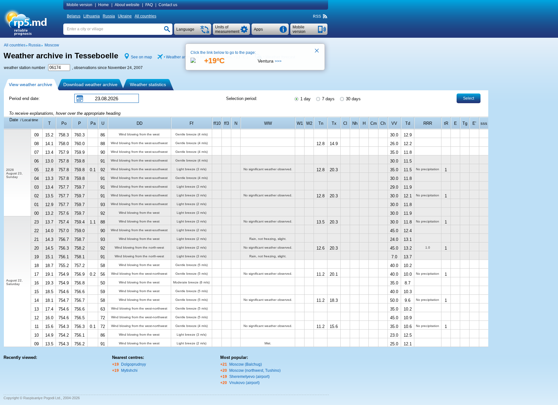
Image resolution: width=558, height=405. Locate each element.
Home (103, 5)
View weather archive (30, 84)
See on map (141, 57)
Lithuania (91, 16)
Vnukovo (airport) (244, 382)
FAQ (149, 5)
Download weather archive (90, 84)
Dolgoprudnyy (133, 364)
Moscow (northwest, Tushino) (255, 370)
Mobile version (79, 5)
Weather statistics (148, 84)
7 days (328, 98)
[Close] (317, 51)
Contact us (168, 5)
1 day (305, 98)
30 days (353, 98)
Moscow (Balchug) (245, 364)
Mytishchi (129, 370)
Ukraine (125, 16)
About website (127, 5)
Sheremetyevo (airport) (249, 376)
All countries (145, 16)
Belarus (73, 16)
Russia (109, 16)
